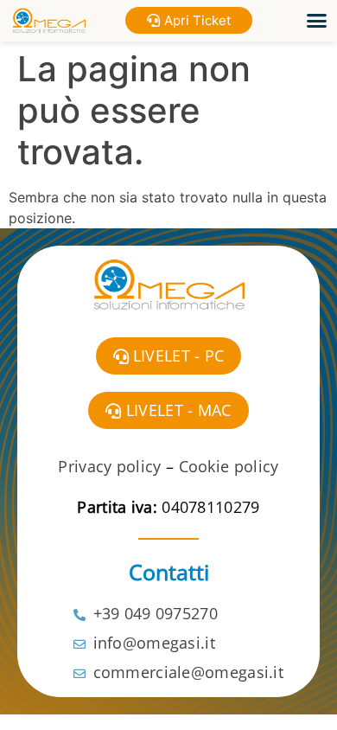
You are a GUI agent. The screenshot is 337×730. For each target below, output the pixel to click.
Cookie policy (229, 466)
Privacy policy (109, 466)
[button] (317, 20)
